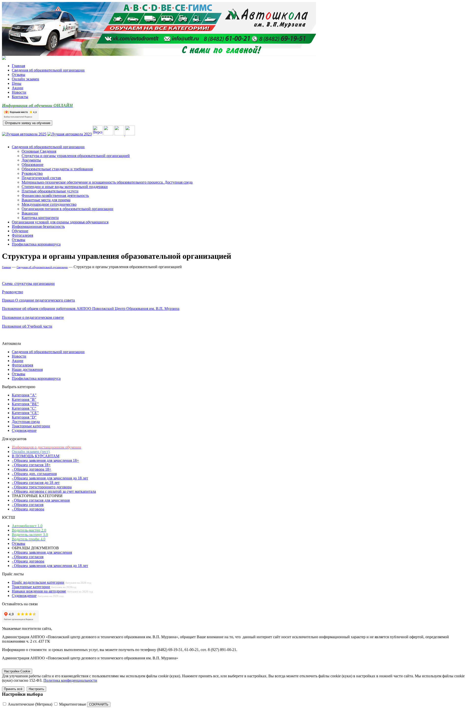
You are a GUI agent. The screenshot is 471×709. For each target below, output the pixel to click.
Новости (19, 92)
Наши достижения (27, 369)
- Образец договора (28, 509)
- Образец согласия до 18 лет (36, 482)
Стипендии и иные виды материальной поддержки (65, 187)
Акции (17, 88)
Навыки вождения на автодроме (39, 591)
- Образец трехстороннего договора (42, 487)
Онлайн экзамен (25, 79)
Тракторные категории (31, 426)
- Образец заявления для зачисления (42, 552)
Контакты (20, 97)
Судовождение (24, 430)
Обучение (20, 231)
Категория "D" (24, 417)
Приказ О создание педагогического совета (38, 300)
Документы (31, 160)
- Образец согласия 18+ (31, 465)
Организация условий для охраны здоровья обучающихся (60, 222)
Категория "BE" (25, 404)
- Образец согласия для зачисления (41, 500)
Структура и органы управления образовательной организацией (76, 156)
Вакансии (30, 213)
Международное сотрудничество (49, 204)
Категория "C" (24, 408)
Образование (32, 164)
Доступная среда (26, 422)
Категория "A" (24, 395)
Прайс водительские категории (38, 582)
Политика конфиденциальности (70, 680)
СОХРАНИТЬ (98, 704)
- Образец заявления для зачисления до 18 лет (50, 478)
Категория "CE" (25, 413)
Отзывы (18, 74)
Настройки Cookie (17, 671)
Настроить (36, 689)
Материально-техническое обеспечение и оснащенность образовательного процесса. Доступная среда (107, 182)
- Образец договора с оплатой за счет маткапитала (54, 491)
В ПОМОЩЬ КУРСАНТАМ (35, 456)
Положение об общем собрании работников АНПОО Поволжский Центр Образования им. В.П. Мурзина (90, 308)
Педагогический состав (41, 178)
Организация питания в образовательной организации (67, 209)
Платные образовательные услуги (50, 191)
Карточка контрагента (40, 218)
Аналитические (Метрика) (30, 704)
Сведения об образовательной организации (48, 70)
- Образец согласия (27, 505)
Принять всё (13, 689)
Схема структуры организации (28, 283)
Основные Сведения (39, 151)
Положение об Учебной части (27, 326)
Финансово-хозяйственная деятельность (55, 195)
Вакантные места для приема (46, 200)
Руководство (32, 173)
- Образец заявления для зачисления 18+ (45, 460)
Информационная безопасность (38, 226)
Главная (18, 66)
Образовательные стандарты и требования (57, 169)
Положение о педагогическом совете (33, 317)
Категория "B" (24, 399)
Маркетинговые (72, 704)
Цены (16, 83)
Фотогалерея (22, 235)
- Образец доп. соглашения (34, 474)
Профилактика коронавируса (36, 244)
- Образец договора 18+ (31, 469)
